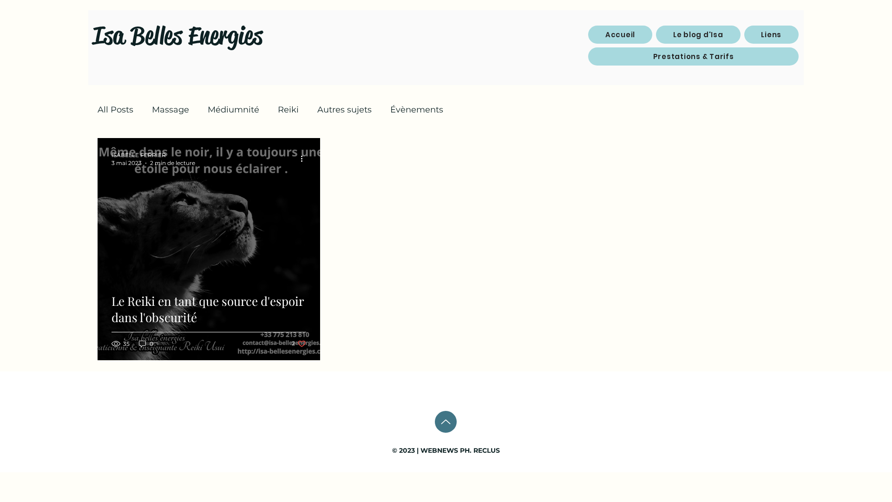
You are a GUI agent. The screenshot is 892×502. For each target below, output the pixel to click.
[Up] (446, 422)
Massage (170, 110)
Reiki (288, 110)
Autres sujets (344, 110)
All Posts (115, 110)
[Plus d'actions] (304, 158)
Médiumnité (233, 110)
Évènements (416, 110)
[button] (771, 35)
